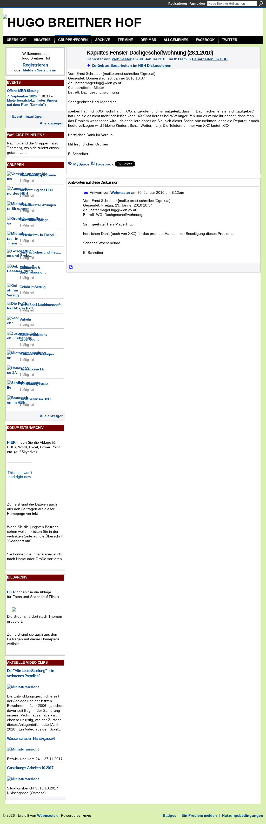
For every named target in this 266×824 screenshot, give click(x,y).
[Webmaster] (75, 63)
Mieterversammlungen (36, 354)
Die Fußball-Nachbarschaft (40, 305)
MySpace (81, 164)
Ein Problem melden (199, 815)
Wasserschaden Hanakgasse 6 (31, 738)
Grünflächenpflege (33, 220)
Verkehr (25, 319)
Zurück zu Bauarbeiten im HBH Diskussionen (131, 65)
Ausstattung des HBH (36, 190)
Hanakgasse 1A (31, 369)
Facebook (105, 164)
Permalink (86, 192)
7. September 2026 (22, 96)
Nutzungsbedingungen (242, 815)
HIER (11, 442)
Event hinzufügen (28, 116)
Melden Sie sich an (39, 70)
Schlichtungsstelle (33, 384)
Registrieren (177, 3)
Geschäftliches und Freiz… (40, 252)
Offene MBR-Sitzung (22, 91)
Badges (169, 815)
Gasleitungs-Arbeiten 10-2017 (30, 768)
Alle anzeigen (52, 123)
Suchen (261, 3)
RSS (71, 267)
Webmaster (121, 59)
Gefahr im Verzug (32, 287)
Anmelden (197, 3)
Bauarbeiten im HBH (34, 399)
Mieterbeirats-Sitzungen (37, 205)
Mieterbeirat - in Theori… (38, 235)
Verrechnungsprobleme (37, 175)
